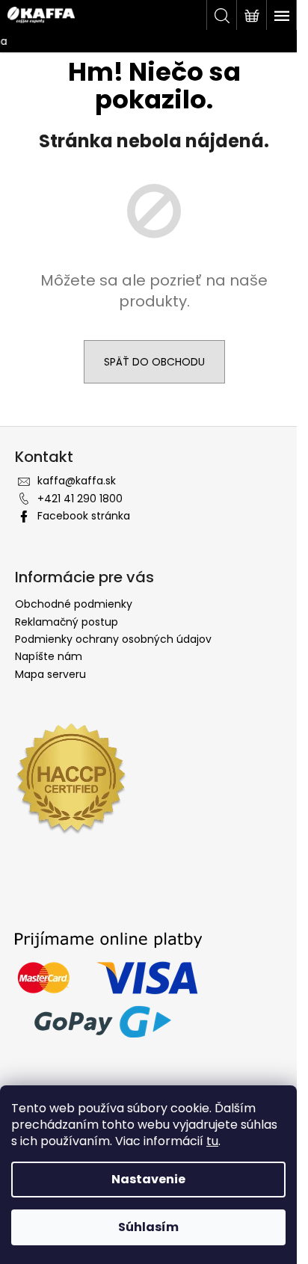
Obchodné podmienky (73, 603)
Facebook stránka (83, 515)
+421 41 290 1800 (80, 498)
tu (212, 1141)
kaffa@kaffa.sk (76, 480)
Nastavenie (148, 1179)
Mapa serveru (50, 674)
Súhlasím (148, 1227)
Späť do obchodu (154, 361)
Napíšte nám (48, 656)
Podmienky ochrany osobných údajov (113, 639)
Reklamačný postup (66, 621)
